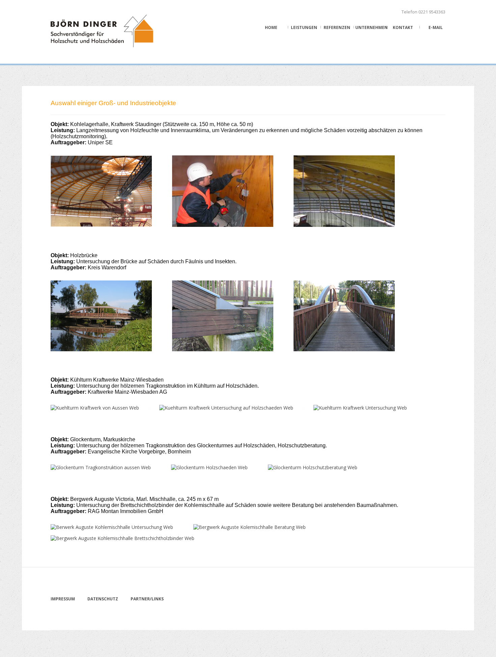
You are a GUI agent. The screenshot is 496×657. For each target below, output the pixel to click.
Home (271, 27)
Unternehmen (370, 27)
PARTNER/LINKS (147, 599)
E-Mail (436, 27)
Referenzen (337, 27)
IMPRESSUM (63, 599)
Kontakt (403, 27)
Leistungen (304, 27)
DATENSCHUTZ (102, 599)
